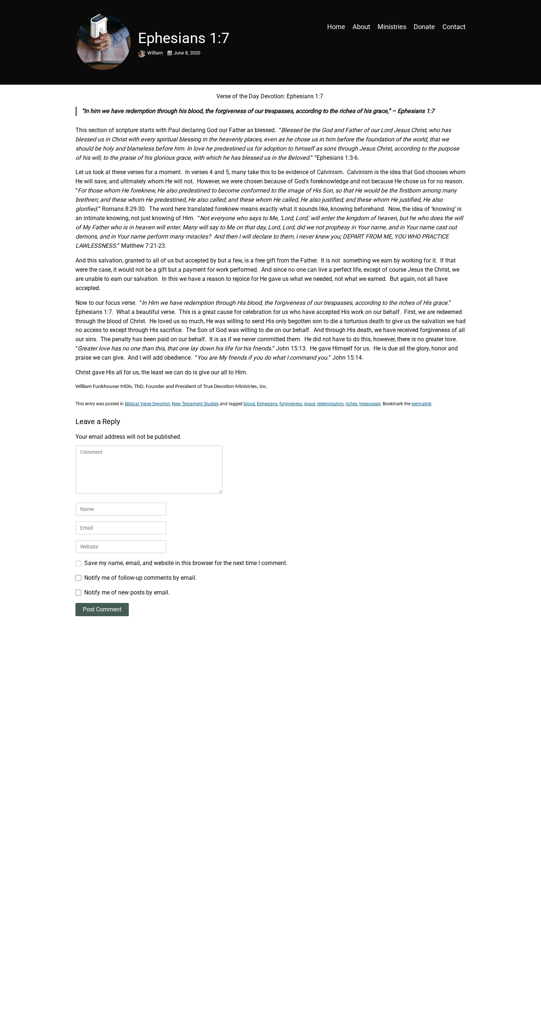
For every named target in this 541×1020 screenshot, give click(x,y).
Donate (424, 27)
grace (309, 403)
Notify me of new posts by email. (127, 592)
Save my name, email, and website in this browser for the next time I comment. (185, 563)
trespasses (370, 403)
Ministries (392, 27)
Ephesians (267, 403)
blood (249, 403)
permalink (421, 403)
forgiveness (290, 403)
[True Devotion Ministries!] (123, 27)
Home (336, 27)
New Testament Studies (195, 403)
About (361, 27)
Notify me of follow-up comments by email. (140, 577)
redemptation (330, 403)
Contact (454, 27)
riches (351, 403)
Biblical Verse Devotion (147, 403)
